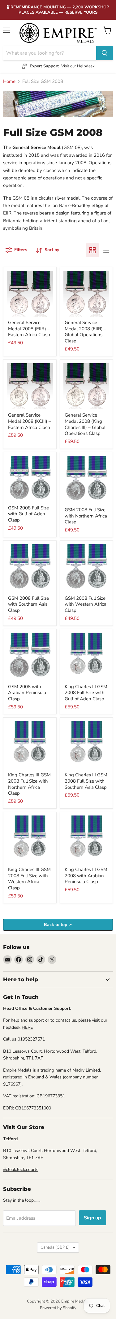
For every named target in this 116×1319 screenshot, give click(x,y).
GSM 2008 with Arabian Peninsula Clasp (27, 693)
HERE (27, 1027)
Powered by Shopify (58, 1308)
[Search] (104, 53)
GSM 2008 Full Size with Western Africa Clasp (85, 604)
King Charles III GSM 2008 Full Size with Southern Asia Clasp (86, 781)
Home (9, 81)
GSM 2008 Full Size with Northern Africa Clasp (86, 516)
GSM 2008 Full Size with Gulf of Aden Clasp (28, 514)
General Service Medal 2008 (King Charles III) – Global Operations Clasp (85, 424)
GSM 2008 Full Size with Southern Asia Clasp (28, 604)
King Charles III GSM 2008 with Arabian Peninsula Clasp (86, 875)
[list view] (106, 250)
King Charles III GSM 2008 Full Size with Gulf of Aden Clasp (86, 693)
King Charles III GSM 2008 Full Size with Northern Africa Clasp (29, 784)
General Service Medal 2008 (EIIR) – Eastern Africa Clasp (29, 328)
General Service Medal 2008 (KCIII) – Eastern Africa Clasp (29, 421)
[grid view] (92, 250)
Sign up (92, 1217)
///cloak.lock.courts (20, 1169)
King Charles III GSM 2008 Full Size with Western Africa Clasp (29, 878)
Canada (55, 1247)
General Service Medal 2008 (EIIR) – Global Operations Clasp (85, 331)
